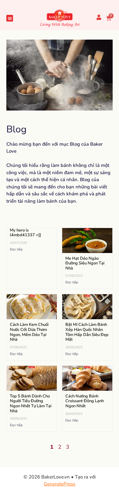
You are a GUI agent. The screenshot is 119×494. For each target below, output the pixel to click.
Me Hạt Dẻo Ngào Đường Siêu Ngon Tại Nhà (84, 263)
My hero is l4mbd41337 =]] (25, 232)
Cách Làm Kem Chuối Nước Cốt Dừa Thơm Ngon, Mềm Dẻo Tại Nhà (29, 332)
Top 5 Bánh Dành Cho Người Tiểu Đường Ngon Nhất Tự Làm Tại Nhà (30, 403)
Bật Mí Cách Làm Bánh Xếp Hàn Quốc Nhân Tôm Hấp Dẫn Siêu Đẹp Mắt (87, 332)
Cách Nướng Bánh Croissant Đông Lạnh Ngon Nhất (84, 401)
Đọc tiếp (16, 249)
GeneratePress (59, 484)
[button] (9, 18)
